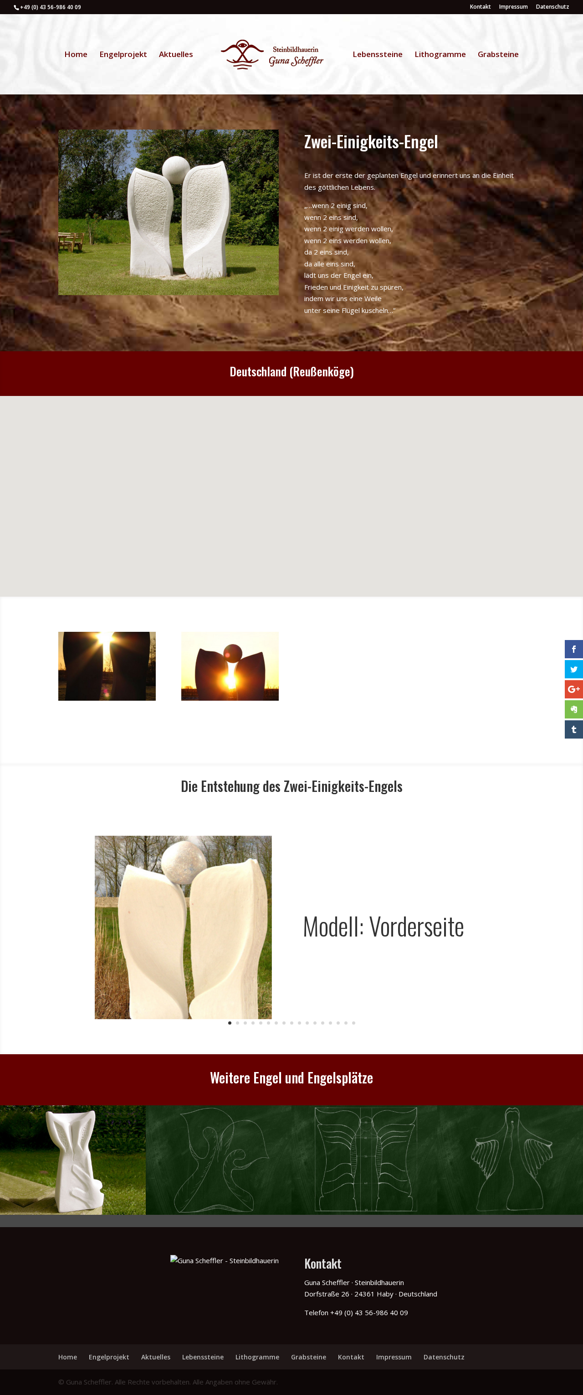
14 (330, 1023)
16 (346, 1023)
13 (322, 1023)
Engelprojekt (123, 55)
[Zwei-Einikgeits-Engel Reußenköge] (107, 700)
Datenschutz (552, 7)
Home (75, 55)
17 (353, 1023)
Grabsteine (498, 55)
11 (307, 1023)
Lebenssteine (378, 55)
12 (315, 1023)
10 (299, 1023)
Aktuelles (176, 55)
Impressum (513, 7)
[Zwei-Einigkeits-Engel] (168, 295)
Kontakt (480, 7)
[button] (258, 480)
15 (338, 1023)
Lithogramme (440, 55)
